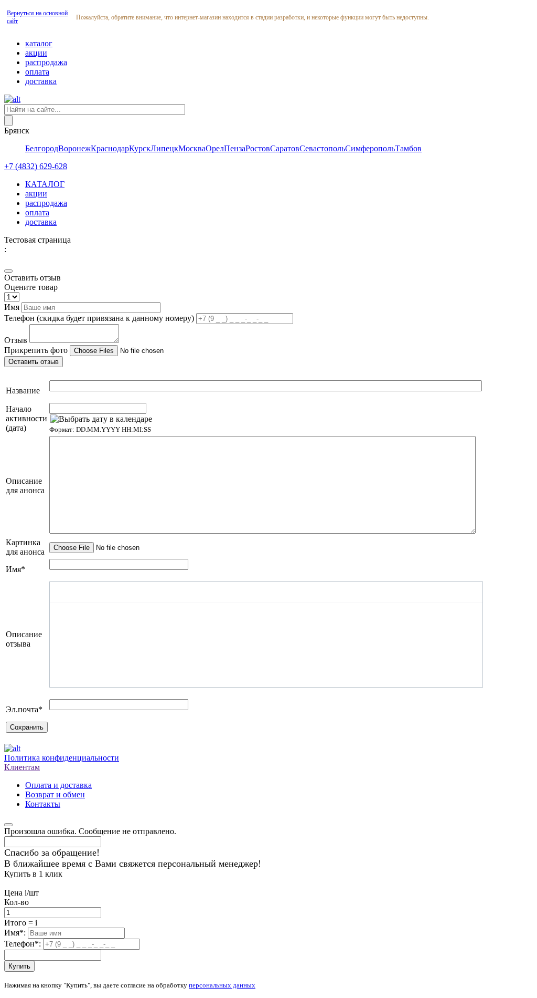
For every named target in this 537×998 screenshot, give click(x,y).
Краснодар (110, 148)
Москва (192, 148)
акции (36, 52)
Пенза (234, 148)
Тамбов (408, 148)
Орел (215, 148)
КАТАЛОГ (45, 184)
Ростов (257, 148)
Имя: (16, 932)
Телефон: (23, 943)
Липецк (164, 148)
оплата (37, 71)
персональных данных (222, 985)
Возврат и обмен (55, 794)
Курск (140, 148)
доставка (41, 81)
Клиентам (22, 767)
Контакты (42, 803)
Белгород (41, 148)
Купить (19, 966)
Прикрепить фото (37, 350)
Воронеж (74, 148)
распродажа (46, 62)
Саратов (284, 148)
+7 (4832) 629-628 (35, 166)
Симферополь (370, 148)
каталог (38, 43)
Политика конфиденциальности (61, 757)
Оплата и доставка (58, 785)
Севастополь (322, 148)
